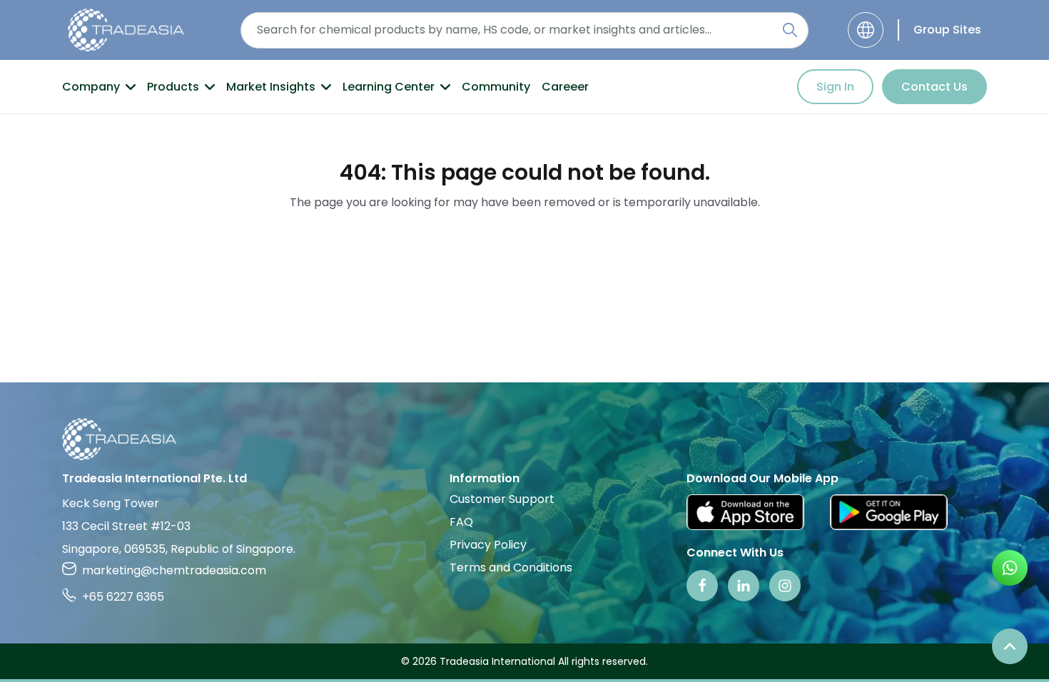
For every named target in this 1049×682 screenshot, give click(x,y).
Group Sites (947, 29)
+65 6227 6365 (123, 597)
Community (496, 86)
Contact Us (934, 86)
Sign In (835, 86)
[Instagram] (785, 585)
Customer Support (502, 499)
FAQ (461, 522)
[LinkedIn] (743, 585)
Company (91, 86)
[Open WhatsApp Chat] (1010, 568)
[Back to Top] (1010, 646)
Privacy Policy (488, 544)
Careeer (565, 86)
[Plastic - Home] (126, 30)
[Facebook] (702, 585)
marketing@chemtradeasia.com (174, 570)
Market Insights (270, 86)
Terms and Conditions (511, 567)
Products (173, 86)
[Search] (790, 30)
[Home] (524, 439)
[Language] (865, 30)
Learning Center (389, 86)
